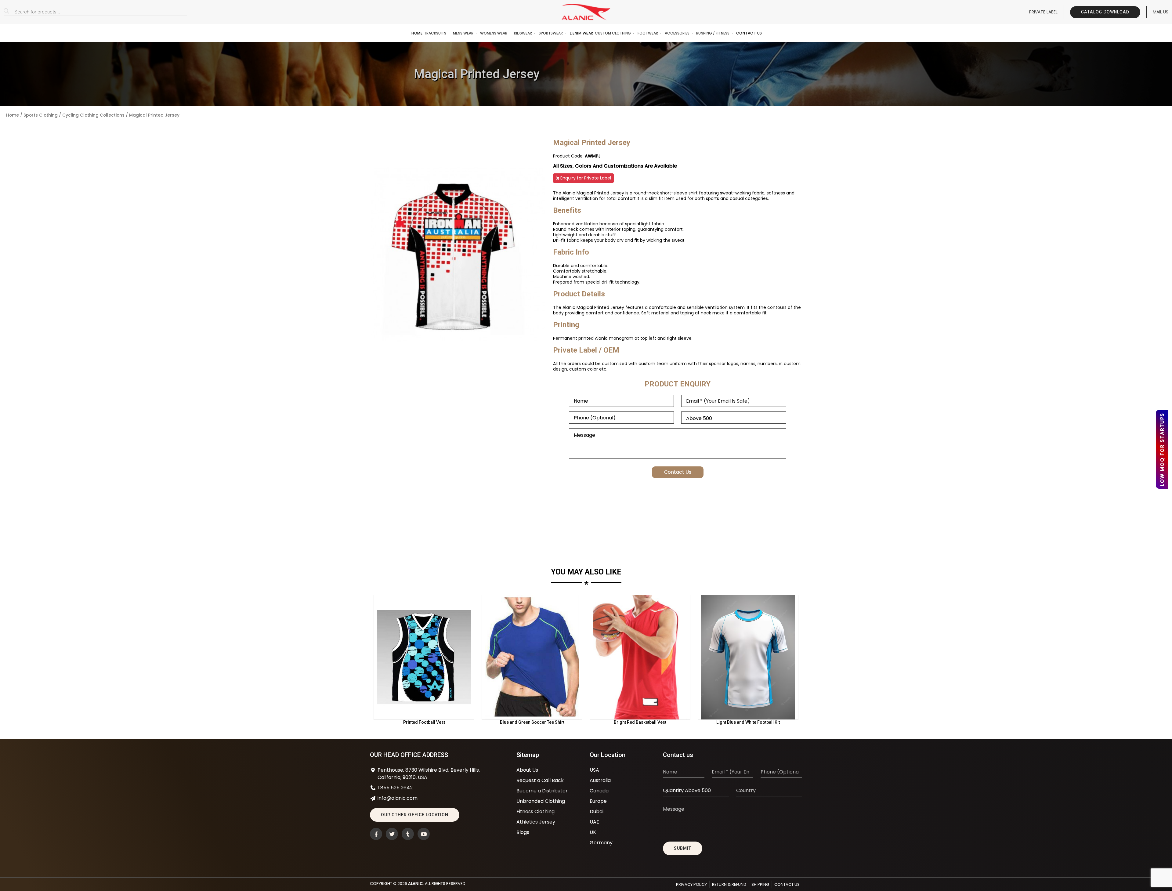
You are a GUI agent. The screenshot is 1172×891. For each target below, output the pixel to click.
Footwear (648, 33)
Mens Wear (463, 33)
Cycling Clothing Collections (93, 115)
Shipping (760, 884)
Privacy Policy (691, 884)
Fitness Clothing (535, 811)
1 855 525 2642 (395, 787)
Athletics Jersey (535, 821)
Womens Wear (494, 33)
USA (594, 769)
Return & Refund (729, 884)
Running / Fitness (713, 33)
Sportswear (551, 33)
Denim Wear (581, 33)
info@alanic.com (398, 798)
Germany (601, 842)
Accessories (677, 33)
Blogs (522, 832)
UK (593, 832)
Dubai (596, 811)
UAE (594, 821)
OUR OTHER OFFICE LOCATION (414, 814)
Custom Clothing (613, 33)
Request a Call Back (540, 780)
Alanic (415, 883)
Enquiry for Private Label (585, 178)
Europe (598, 801)
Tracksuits (435, 33)
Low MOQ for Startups (1162, 449)
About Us (527, 769)
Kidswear (523, 33)
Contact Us (749, 33)
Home (416, 33)
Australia (600, 780)
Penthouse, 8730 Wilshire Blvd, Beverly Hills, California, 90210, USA (429, 773)
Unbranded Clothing (540, 801)
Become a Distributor (542, 790)
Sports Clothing (41, 115)
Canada (599, 790)
